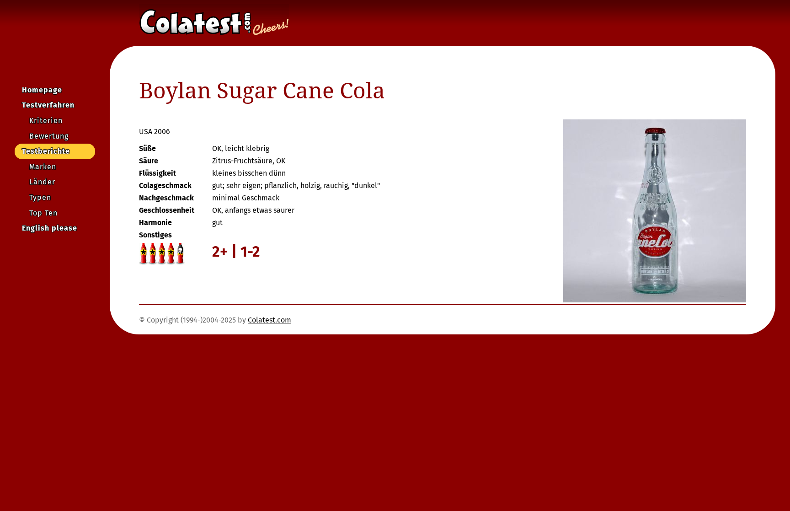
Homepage (42, 90)
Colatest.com (269, 320)
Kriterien (46, 120)
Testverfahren (48, 105)
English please (49, 228)
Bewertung (49, 136)
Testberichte (46, 151)
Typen (40, 197)
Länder (42, 182)
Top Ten (43, 213)
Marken (42, 166)
